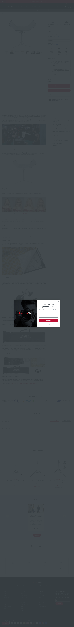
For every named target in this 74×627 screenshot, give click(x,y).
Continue (48, 320)
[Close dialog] (58, 301)
